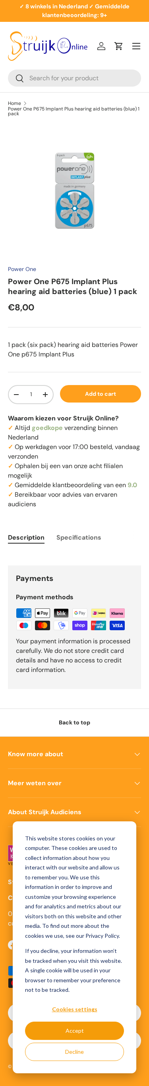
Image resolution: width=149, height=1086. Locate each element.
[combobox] (74, 78)
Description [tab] (26, 537)
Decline (74, 1051)
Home (14, 103)
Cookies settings (74, 1009)
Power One (22, 269)
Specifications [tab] (78, 537)
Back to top (74, 722)
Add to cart (100, 393)
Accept (75, 1030)
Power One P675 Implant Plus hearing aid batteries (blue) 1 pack (73, 111)
